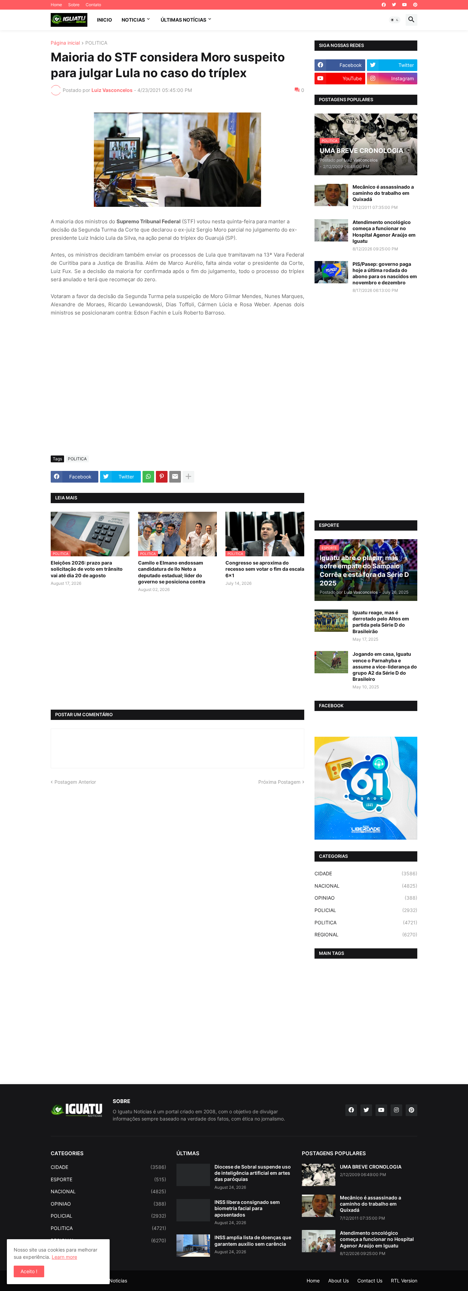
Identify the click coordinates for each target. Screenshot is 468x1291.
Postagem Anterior (75, 782)
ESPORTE (108, 1179)
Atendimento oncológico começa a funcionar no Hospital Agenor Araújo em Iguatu (384, 231)
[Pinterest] (162, 477)
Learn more (64, 1257)
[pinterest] (415, 5)
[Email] (175, 477)
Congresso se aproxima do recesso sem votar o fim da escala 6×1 (264, 569)
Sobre (73, 4)
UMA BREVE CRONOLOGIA (371, 1167)
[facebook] (384, 5)
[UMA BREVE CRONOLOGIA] (318, 1175)
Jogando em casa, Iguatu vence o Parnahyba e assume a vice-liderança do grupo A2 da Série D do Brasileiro (385, 666)
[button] (395, 19)
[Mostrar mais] (188, 477)
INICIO (104, 20)
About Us (338, 1280)
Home (56, 4)
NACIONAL (366, 886)
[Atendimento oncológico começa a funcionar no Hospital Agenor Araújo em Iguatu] (331, 230)
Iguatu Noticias (110, 1280)
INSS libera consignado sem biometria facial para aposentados (247, 1208)
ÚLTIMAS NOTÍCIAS (183, 20)
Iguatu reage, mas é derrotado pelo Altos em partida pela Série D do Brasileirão (381, 621)
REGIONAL (366, 934)
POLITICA (96, 43)
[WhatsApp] (148, 477)
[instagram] (396, 1110)
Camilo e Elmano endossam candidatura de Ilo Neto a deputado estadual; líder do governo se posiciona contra (171, 572)
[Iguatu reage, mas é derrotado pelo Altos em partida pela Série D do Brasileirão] (331, 620)
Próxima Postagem (279, 782)
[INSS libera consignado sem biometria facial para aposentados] (193, 1210)
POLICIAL (366, 910)
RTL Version (404, 1280)
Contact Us (369, 1280)
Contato (93, 4)
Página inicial (65, 43)
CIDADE (366, 873)
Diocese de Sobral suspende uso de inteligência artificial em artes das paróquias (252, 1173)
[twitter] (394, 5)
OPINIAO (366, 898)
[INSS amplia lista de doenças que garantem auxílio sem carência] (193, 1245)
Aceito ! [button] (29, 1271)
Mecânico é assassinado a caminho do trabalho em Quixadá (383, 193)
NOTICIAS (133, 20)
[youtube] (404, 5)
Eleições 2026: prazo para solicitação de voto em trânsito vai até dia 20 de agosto (87, 569)
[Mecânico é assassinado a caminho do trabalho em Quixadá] (331, 195)
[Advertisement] (177, 399)
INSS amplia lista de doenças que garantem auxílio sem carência (252, 1240)
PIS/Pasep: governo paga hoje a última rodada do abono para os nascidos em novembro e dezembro (385, 273)
